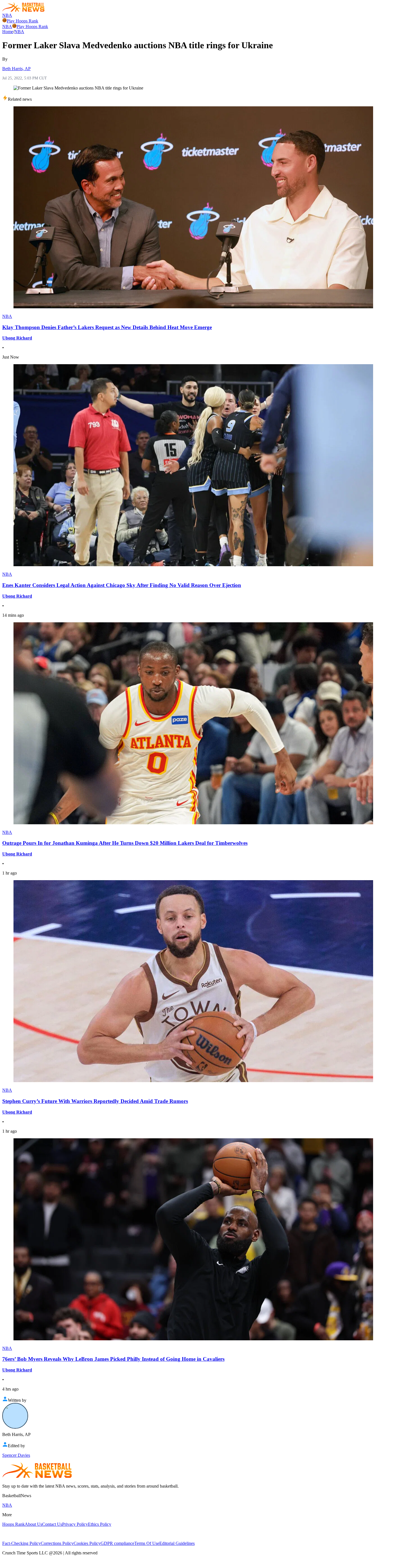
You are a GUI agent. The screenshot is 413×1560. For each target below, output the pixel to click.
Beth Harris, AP (16, 68)
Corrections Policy (57, 1543)
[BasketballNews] (23, 10)
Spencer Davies (16, 1455)
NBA (7, 15)
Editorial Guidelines (177, 1543)
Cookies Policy (87, 1543)
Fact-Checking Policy (21, 1543)
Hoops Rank (13, 1524)
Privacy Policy (75, 1524)
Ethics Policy (99, 1524)
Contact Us (52, 1524)
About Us (33, 1524)
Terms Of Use (146, 1543)
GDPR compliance (117, 1543)
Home (7, 31)
